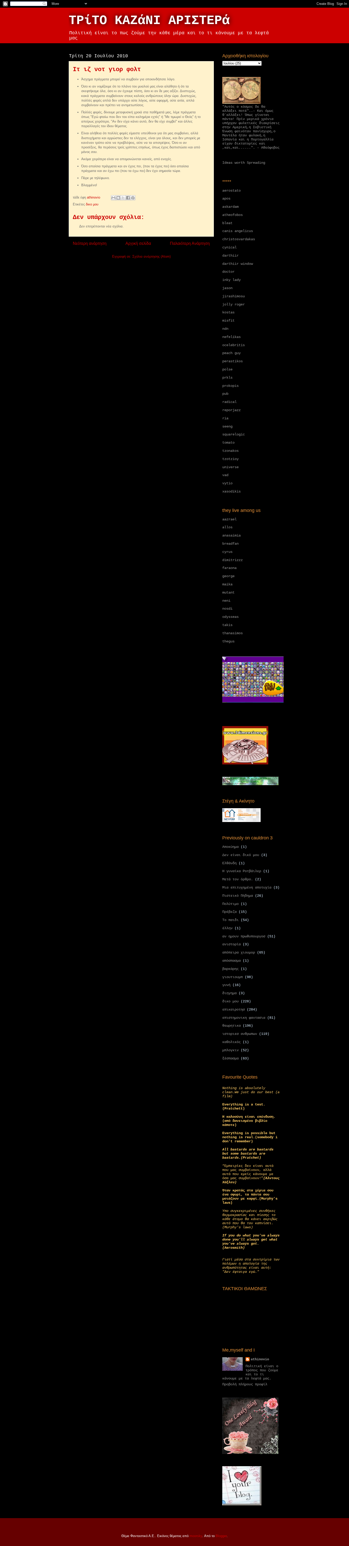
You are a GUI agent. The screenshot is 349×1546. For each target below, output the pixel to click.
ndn (225, 329)
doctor (228, 272)
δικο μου (92, 204)
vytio (227, 483)
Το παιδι (230, 920)
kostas (228, 312)
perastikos (232, 361)
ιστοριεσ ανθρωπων (239, 1034)
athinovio (260, 1359)
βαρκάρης (230, 969)
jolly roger (233, 304)
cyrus (227, 552)
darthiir (230, 256)
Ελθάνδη (229, 863)
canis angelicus (237, 231)
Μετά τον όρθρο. (237, 879)
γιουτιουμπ (232, 977)
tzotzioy (230, 459)
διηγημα (229, 993)
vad (225, 475)
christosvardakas (238, 239)
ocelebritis (233, 345)
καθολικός (231, 1042)
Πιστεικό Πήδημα (237, 896)
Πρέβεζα (229, 912)
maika (227, 584)
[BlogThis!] (118, 197)
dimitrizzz (232, 560)
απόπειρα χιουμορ (238, 952)
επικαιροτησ (233, 1009)
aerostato (231, 191)
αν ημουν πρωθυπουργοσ (243, 936)
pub (225, 394)
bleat (227, 223)
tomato (228, 443)
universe (230, 467)
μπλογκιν (230, 1050)
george (228, 576)
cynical (229, 247)
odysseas (230, 617)
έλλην (227, 928)
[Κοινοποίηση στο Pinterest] (132, 197)
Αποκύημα (230, 847)
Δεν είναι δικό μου (240, 855)
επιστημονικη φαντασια (243, 1018)
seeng (227, 426)
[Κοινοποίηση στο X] (123, 197)
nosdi (227, 609)
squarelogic (233, 434)
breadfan (230, 544)
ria (225, 418)
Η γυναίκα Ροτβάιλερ (241, 871)
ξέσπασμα (230, 1058)
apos (226, 198)
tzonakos (230, 451)
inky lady (231, 280)
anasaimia (231, 535)
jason (227, 288)
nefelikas (231, 337)
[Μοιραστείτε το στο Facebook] (128, 197)
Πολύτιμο (230, 904)
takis (227, 625)
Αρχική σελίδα (138, 243)
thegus (228, 641)
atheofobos (232, 215)
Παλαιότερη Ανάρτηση (190, 243)
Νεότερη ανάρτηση (90, 243)
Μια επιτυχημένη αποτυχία (246, 887)
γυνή (226, 985)
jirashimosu (233, 296)
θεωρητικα (231, 1026)
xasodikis (231, 491)
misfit (228, 321)
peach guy (231, 353)
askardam (230, 207)
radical (229, 402)
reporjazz (231, 410)
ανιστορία (231, 944)
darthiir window (237, 264)
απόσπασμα (231, 961)
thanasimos (232, 633)
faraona (229, 568)
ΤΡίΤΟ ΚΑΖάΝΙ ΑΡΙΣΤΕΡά (149, 20)
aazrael (229, 519)
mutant (228, 592)
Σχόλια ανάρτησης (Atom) (151, 256)
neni (226, 601)
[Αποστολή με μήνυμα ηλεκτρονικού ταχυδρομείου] (113, 197)
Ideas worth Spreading (243, 163)
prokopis (230, 386)
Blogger (221, 1536)
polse (227, 369)
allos (227, 527)
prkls (227, 378)
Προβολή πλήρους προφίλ (244, 1384)
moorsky (196, 1536)
